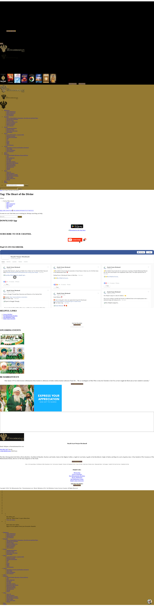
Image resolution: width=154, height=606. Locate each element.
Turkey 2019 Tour (10, 178)
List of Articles (10, 115)
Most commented (10, 203)
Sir (7, 139)
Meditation (7, 110)
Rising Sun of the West (11, 130)
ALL (1, 210)
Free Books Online (10, 161)
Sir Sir (7, 141)
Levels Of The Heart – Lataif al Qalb (15, 134)
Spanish (8, 168)
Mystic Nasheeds (10, 157)
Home (1, 190)
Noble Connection (10, 112)
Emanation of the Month (12, 163)
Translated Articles (10, 165)
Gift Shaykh (82, 84)
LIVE (1, 43)
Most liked (9, 206)
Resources (6, 154)
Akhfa (7, 143)
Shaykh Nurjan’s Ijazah (12, 174)
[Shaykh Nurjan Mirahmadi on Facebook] (5, 255)
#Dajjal (36, 272)
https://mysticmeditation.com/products (18, 297)
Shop (5, 181)
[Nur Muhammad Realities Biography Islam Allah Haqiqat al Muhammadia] (77, 56)
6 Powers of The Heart (11, 137)
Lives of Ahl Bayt (7, 314)
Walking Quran (10, 120)
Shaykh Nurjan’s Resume (12, 175)
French (8, 169)
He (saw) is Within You (11, 121)
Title (7, 207)
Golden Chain (9, 177)
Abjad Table (9, 148)
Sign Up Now (77, 324)
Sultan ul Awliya (10, 173)
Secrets (6, 127)
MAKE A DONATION (77, 384)
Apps (7, 156)
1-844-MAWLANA (5, 451)
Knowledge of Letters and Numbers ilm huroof (17, 147)
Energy (6, 133)
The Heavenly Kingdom (12, 119)
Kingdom (6, 116)
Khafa (7, 142)
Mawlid (8, 179)
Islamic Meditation (11, 111)
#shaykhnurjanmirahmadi (12, 272)
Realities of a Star (10, 136)
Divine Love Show (10, 164)
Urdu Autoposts (10, 166)
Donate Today (73, 84)
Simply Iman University (9, 318)
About (5, 170)
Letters (6, 146)
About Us (8, 172)
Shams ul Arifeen (10, 124)
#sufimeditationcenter (23, 272)
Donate (6, 182)
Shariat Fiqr (77, 472)
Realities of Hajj (10, 129)
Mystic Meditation (77, 477)
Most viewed (9, 205)
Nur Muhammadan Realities (10, 315)
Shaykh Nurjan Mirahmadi (20, 257)
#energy (30, 272)
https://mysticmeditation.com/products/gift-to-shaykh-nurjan (67, 301)
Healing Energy (10, 114)
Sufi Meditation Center (9, 317)
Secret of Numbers (10, 150)
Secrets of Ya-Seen (10, 123)
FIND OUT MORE (77, 461)
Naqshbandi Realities (11, 128)
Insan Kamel (9, 132)
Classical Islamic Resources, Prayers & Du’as (17, 155)
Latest (7, 202)
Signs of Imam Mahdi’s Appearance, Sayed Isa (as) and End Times (22, 118)
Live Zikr (8, 160)
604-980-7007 (4, 449)
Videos (5, 152)
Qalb (7, 138)
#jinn (33, 272)
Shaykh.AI (8, 159)
